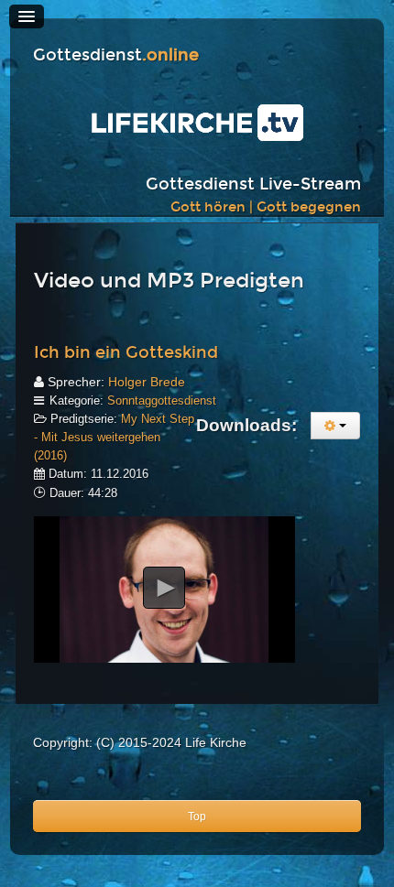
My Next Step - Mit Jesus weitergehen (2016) (114, 437)
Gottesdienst (116, 55)
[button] (164, 588)
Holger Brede (146, 381)
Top (197, 816)
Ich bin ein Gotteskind (126, 352)
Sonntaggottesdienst (161, 400)
